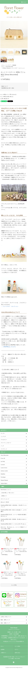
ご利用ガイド (4, 495)
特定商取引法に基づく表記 (7, 88)
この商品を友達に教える (7, 96)
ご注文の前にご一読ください (7, 492)
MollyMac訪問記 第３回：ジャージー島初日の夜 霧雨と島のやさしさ (14, 515)
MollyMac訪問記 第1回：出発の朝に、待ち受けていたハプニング (14, 506)
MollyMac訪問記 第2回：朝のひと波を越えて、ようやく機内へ (14, 510)
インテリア (8, 65)
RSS (16, 658)
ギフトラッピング (5, 499)
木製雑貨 (14, 65)
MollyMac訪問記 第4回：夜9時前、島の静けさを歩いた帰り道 (14, 520)
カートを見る (17, 646)
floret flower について (6, 489)
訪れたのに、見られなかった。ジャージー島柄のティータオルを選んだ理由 (14, 527)
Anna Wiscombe (9, 66)
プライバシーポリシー (19, 656)
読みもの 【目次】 (5, 502)
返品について (4, 86)
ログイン (16, 649)
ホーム (2, 65)
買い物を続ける (5, 98)
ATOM (18, 658)
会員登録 (2, 649)
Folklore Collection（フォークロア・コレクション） (14, 68)
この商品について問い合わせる (9, 94)
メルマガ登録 (11, 658)
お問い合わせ (17, 652)
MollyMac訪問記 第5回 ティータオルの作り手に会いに (13, 524)
